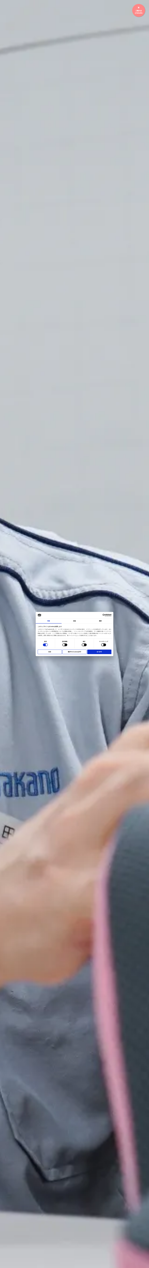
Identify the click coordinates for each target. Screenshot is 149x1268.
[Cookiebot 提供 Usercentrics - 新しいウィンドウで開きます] (103, 615)
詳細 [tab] (74, 621)
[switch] (64, 644)
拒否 (49, 651)
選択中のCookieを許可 (74, 651)
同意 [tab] (48, 621)
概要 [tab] (100, 621)
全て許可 (99, 651)
